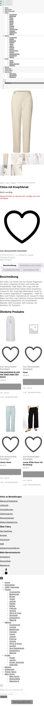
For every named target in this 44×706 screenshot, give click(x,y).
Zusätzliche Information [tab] (30, 265)
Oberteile (12, 65)
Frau (7, 183)
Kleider (11, 22)
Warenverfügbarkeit (9, 501)
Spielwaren (8, 68)
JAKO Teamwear (10, 11)
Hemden (11, 42)
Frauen (7, 13)
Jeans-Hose (5, 462)
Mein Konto (8, 72)
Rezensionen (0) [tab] (31, 270)
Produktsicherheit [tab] (11, 270)
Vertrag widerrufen (22, 702)
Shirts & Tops (13, 29)
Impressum (5, 539)
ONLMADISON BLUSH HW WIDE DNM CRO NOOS (10, 374)
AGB (2, 544)
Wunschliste (13, 75)
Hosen (11, 19)
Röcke (11, 24)
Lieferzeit (4, 505)
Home (6, 8)
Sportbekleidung (14, 54)
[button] (5, 80)
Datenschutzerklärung (9, 548)
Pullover (11, 26)
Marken (7, 67)
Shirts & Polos (13, 50)
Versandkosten (11, 397)
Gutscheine (8, 9)
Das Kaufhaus (6, 531)
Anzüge (11, 39)
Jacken (11, 21)
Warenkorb (12, 77)
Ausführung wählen (7, 387)
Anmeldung (5, 557)
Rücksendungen (7, 518)
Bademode (12, 16)
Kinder (7, 59)
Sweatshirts (13, 32)
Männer (7, 36)
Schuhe (11, 27)
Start (2, 183)
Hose (25, 372)
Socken (11, 52)
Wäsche (11, 34)
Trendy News (9, 70)
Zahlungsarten (6, 514)
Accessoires (13, 14)
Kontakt (3, 535)
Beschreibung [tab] (9, 265)
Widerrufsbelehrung (8, 522)
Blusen (11, 17)
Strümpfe (12, 31)
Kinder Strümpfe (14, 63)
